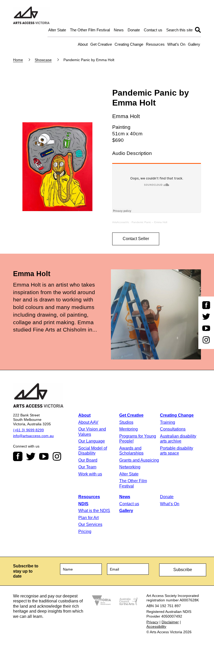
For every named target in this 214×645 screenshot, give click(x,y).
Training (167, 422)
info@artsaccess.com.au (33, 436)
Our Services (90, 524)
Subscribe (182, 569)
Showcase (43, 60)
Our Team (87, 467)
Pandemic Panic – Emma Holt (149, 222)
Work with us (90, 474)
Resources (155, 44)
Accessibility (156, 626)
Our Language (91, 441)
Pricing (84, 531)
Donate (134, 30)
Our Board (87, 460)
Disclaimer (170, 622)
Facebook (17, 456)
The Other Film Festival (90, 30)
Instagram (57, 456)
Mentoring (128, 429)
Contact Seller (136, 238)
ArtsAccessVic (120, 222)
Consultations (173, 429)
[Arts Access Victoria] (31, 16)
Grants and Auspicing (139, 460)
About (83, 44)
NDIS (83, 504)
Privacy (152, 622)
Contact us (153, 30)
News (119, 30)
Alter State (57, 30)
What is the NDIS (94, 510)
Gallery (194, 44)
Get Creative (101, 44)
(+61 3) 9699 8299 (28, 430)
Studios (126, 422)
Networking (129, 467)
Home (18, 60)
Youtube (44, 456)
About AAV (88, 422)
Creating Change (129, 44)
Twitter (30, 456)
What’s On (176, 44)
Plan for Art (88, 517)
